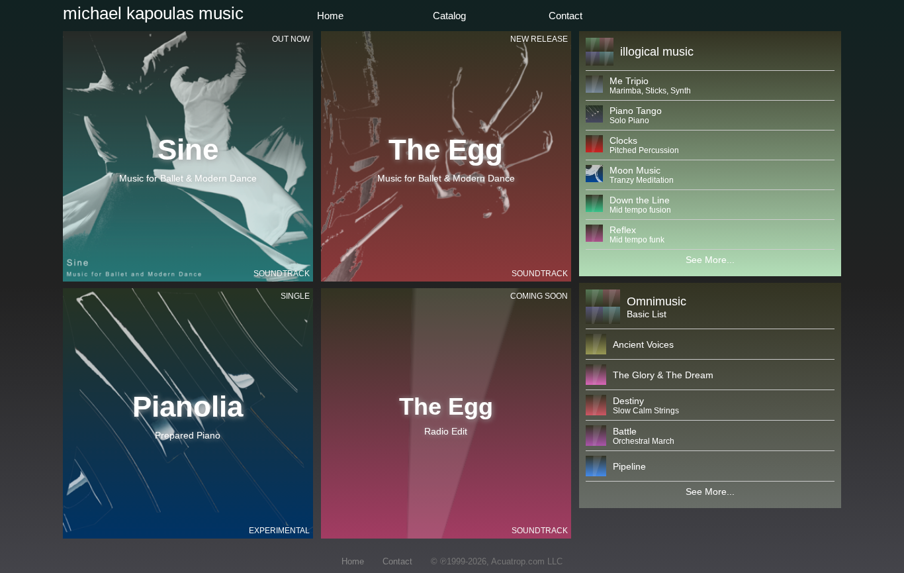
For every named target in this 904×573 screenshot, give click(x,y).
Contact (565, 15)
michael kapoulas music (153, 13)
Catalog (449, 15)
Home (330, 15)
